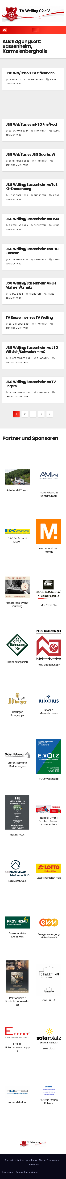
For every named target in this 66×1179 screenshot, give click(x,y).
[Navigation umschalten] (35, 30)
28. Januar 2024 (19, 131)
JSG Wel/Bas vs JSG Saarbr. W (30, 154)
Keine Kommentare (17, 165)
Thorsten (37, 79)
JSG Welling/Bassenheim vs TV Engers (31, 384)
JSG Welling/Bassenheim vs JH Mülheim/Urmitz (31, 285)
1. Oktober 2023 (19, 195)
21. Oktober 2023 (19, 161)
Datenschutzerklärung (27, 1172)
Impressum (7, 1172)
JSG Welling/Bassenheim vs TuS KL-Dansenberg (32, 186)
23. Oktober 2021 (19, 324)
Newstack (52, 1160)
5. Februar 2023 (19, 225)
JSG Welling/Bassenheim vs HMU (32, 218)
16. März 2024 (17, 79)
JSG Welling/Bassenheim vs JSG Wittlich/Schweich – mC (32, 349)
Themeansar (33, 1164)
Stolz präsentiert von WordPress (21, 1160)
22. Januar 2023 (19, 259)
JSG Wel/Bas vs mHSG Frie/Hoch (32, 124)
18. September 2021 (20, 358)
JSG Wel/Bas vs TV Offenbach (30, 73)
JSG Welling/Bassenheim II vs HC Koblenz (32, 251)
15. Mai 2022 (16, 294)
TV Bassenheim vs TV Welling (29, 317)
